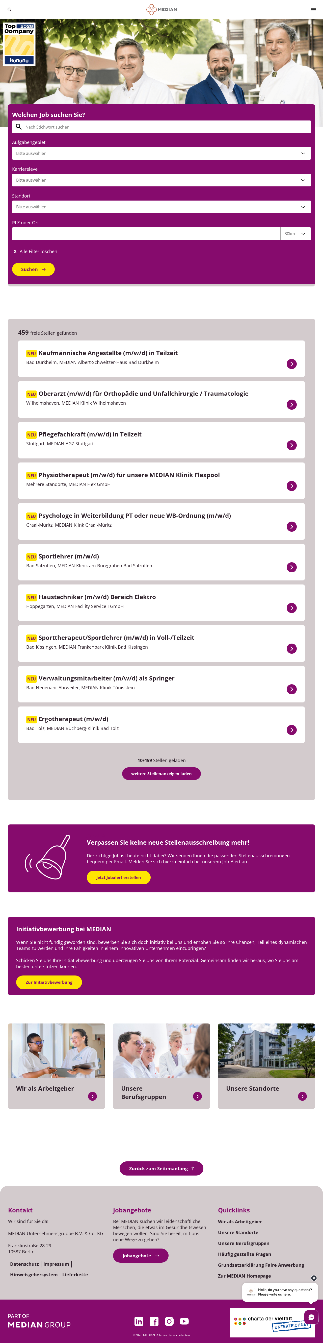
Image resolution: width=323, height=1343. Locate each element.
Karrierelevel (25, 169)
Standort (21, 196)
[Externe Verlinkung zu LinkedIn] (138, 1321)
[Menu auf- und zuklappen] (313, 9)
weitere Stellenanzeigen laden (161, 773)
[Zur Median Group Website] (39, 1321)
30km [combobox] (290, 233)
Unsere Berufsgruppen (244, 1243)
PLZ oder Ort (25, 222)
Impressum (56, 1264)
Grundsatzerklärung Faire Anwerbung (261, 1265)
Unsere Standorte (238, 1232)
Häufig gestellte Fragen (244, 1254)
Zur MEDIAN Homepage (244, 1276)
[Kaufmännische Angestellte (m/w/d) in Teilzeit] (292, 364)
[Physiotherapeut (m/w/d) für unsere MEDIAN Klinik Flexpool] (292, 486)
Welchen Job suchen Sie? (48, 114)
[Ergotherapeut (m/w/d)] (292, 730)
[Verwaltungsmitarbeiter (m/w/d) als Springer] (292, 689)
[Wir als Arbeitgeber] (92, 1096)
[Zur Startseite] (161, 9)
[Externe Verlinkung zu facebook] (153, 1321)
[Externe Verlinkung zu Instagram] (169, 1321)
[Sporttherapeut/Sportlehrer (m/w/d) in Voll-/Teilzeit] (292, 649)
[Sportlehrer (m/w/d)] (292, 567)
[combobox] (161, 153)
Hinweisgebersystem (34, 1275)
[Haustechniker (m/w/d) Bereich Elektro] (292, 608)
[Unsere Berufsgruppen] (197, 1096)
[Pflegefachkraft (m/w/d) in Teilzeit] (292, 445)
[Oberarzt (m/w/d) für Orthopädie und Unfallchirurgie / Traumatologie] (292, 405)
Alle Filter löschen (38, 251)
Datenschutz (24, 1264)
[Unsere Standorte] (302, 1096)
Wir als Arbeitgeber (240, 1221)
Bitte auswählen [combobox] (31, 207)
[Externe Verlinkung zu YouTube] (184, 1321)
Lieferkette (75, 1275)
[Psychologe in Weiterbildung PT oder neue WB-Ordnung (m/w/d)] (292, 527)
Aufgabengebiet (28, 142)
